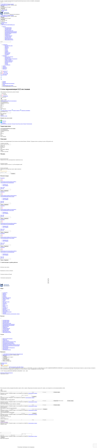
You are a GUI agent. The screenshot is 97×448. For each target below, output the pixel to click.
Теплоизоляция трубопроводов (9, 347)
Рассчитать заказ (3, 74)
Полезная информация (7, 311)
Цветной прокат (6, 326)
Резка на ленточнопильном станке (9, 341)
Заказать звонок (11, 4)
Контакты (4, 308)
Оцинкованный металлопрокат (9, 324)
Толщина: (2, 103)
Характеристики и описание (5, 123)
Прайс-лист (5, 303)
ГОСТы (4, 306)
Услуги (4, 304)
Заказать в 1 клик (3, 115)
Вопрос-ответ (5, 305)
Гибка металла (5, 346)
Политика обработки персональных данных (11, 313)
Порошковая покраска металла (8, 343)
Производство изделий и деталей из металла (11, 344)
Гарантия (4, 312)
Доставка (13, 123)
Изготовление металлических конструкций (11, 345)
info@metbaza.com (3, 5)
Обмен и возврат (6, 298)
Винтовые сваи (6, 330)
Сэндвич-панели (6, 329)
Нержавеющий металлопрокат (8, 325)
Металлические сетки (7, 323)
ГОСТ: (1, 107)
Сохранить (2, 417)
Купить (2, 114)
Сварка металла (6, 340)
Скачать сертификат (4, 422)
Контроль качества (6, 309)
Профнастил (5, 327)
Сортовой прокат (6, 320)
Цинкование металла (7, 349)
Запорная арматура (6, 328)
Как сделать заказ (6, 301)
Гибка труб (5, 339)
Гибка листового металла (7, 338)
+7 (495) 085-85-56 (3, 4)
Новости (4, 293)
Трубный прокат (6, 322)
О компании (5, 292)
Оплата (16, 123)
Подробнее (6, 190)
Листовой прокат (6, 321)
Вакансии (4, 294)
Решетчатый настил (6, 331)
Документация (29, 123)
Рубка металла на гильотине (8, 342)
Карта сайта (5, 310)
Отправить (13, 173)
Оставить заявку (57, 392)
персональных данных (32, 393)
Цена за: (2, 105)
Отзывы (24, 123)
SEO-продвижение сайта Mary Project (16, 366)
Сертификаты (5, 307)
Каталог (4, 299)
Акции (4, 300)
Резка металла (5, 348)
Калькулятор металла (7, 297)
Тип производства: (4, 101)
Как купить (20, 123)
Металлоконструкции (7, 332)
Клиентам (5, 296)
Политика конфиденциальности (6, 372)
